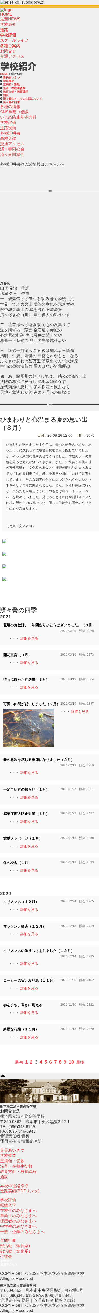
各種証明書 (10, 133)
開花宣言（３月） (17, 655)
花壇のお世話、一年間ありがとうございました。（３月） (49, 625)
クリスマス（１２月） (21, 902)
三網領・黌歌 (11, 84)
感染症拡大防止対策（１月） (26, 814)
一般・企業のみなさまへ (22, 1232)
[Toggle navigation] (14, 11)
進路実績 (8, 128)
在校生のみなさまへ (18, 1210)
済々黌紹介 (8, 1145)
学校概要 (8, 80)
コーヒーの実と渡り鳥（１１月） (30, 980)
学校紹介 (8, 24)
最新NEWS (10, 19)
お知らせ (6, 1195)
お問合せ (8, 51)
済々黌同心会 (12, 149)
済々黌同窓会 (12, 154)
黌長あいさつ (11, 77)
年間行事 (8, 1240)
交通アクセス (12, 56)
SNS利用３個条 (14, 112)
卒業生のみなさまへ (18, 1216)
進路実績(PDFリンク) (19, 1191)
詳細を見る (29, 638)
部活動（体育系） (16, 1246)
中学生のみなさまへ (18, 1226)
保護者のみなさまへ (18, 1221)
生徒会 (6, 1256)
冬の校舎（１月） (17, 863)
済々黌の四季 (11, 102)
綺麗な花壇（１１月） (21, 1029)
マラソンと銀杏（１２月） (24, 926)
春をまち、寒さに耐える (22, 1005)
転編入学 (8, 1205)
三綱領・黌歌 (12, 1161)
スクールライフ (10, 1236)
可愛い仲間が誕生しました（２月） (31, 704)
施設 (6, 95)
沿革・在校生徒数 (14, 88)
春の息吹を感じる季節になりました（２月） (38, 760)
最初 (19, 1062)
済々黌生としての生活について (22, 98)
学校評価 (8, 122)
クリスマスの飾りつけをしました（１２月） (38, 951)
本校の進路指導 (14, 1185)
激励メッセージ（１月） (22, 838)
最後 (80, 1062)
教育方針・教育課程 (15, 91)
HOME (6, 14)
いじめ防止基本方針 (18, 117)
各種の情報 (10, 106)
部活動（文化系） (16, 1251)
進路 (3, 1181)
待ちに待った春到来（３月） (26, 679)
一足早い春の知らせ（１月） (26, 789)
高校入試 (8, 138)
